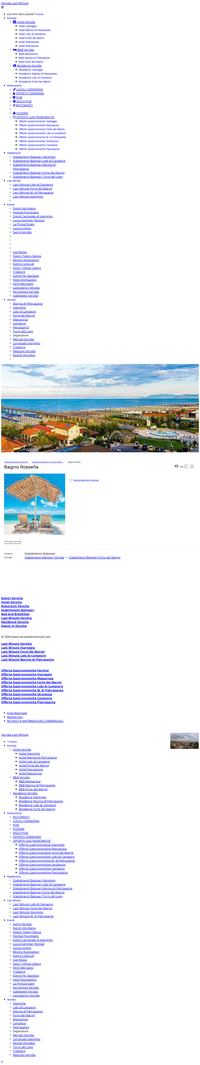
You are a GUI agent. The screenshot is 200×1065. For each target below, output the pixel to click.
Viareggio (19, 308)
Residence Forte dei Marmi (34, 81)
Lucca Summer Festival (28, 220)
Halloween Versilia (25, 296)
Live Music (20, 252)
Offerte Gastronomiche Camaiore (38, 145)
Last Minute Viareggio (28, 196)
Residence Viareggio (31, 69)
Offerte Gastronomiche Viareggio (38, 121)
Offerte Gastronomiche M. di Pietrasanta (42, 137)
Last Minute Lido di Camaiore (33, 185)
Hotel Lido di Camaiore (32, 34)
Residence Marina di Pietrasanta (38, 73)
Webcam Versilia (24, 351)
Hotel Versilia (25, 22)
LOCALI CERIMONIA (29, 89)
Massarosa (20, 319)
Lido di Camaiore (24, 311)
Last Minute (14, 180)
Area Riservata (17, 713)
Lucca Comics (22, 228)
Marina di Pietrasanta (28, 304)
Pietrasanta (21, 327)
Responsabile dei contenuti (86, 480)
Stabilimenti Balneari (17, 610)
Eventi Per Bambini (26, 276)
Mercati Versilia (23, 339)
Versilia (11, 299)
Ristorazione (14, 85)
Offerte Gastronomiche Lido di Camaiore (42, 133)
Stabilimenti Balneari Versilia (16, 462)
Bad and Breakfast (15, 614)
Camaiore (19, 323)
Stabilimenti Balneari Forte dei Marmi (38, 173)
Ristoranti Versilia (15, 606)
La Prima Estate (23, 224)
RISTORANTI (24, 105)
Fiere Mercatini (23, 284)
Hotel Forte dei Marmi (31, 38)
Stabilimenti (14, 153)
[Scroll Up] (2, 1062)
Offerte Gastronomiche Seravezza (39, 141)
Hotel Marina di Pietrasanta (35, 30)
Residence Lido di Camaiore (35, 77)
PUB (19, 97)
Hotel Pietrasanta (29, 42)
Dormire (11, 18)
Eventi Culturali (23, 264)
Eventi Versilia (12, 598)
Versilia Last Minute (14, 3)
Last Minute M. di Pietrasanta (33, 192)
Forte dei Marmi (24, 315)
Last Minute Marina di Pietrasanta (27, 659)
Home (39, 14)
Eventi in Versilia (14, 626)
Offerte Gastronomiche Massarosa (39, 125)
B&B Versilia (25, 50)
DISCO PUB (23, 101)
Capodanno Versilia (26, 288)
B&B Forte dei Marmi (31, 61)
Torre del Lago (23, 331)
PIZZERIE (22, 113)
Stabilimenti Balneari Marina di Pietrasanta (42, 888)
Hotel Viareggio (28, 26)
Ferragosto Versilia (26, 292)
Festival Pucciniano (26, 212)
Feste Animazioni (24, 280)
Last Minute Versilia (16, 618)
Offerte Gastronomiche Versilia (25, 670)
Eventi (10, 204)
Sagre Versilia (22, 232)
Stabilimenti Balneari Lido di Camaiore (39, 161)
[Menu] (2, 7)
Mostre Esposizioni (26, 260)
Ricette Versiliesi (24, 355)
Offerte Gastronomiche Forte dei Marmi (42, 129)
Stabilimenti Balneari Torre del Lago (38, 177)
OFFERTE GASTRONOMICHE (35, 117)
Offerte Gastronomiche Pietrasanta (39, 149)
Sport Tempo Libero (27, 268)
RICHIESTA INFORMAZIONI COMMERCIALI (35, 721)
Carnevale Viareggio (26, 343)
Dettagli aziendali (12, 541)
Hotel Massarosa (29, 46)
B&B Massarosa (28, 53)
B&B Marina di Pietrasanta (34, 57)
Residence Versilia (28, 66)
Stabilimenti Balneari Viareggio (34, 157)
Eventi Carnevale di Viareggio (33, 216)
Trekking (19, 272)
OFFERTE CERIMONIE (29, 93)
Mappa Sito (15, 717)
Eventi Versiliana (24, 208)
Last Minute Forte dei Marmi (32, 189)
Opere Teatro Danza (27, 256)
